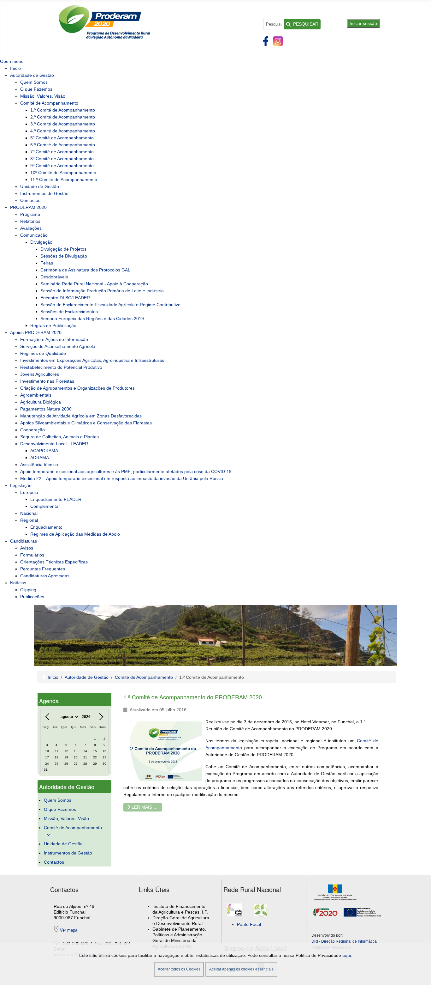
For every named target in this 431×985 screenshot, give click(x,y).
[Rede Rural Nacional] (234, 913)
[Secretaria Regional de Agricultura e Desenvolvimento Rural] (336, 892)
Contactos (54, 862)
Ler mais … (144, 807)
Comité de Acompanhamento (73, 827)
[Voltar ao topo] (421, 974)
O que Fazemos (60, 809)
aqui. (347, 955)
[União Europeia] (362, 911)
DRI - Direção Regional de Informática (344, 941)
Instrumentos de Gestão (68, 852)
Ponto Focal (249, 924)
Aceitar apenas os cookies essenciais (241, 969)
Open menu (12, 61)
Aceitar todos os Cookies (179, 969)
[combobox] (273, 24)
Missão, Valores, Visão (66, 818)
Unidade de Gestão (63, 843)
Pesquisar (305, 24)
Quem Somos (57, 800)
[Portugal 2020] (326, 911)
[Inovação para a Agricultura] (260, 913)
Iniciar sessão (363, 23)
